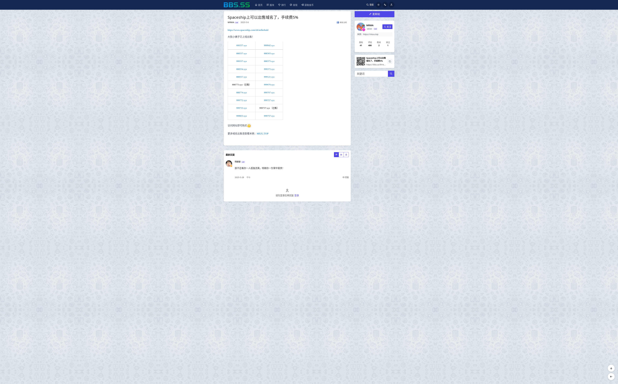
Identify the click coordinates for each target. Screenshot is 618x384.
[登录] (391, 5)
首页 (260, 4)
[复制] (389, 61)
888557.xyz (241, 77)
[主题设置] (378, 5)
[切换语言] (385, 5)
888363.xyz (269, 53)
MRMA (370, 25)
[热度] (346, 154)
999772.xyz (241, 100)
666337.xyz (241, 45)
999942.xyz (269, 45)
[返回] (611, 376)
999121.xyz (269, 77)
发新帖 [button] (376, 14)
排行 (283, 4)
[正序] (336, 154)
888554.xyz (241, 69)
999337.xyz (241, 61)
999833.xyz (241, 116)
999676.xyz (269, 84)
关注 (389, 26)
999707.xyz (269, 92)
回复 (346, 177)
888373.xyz (269, 61)
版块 (272, 4)
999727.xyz (269, 100)
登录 (296, 195)
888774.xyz (241, 92)
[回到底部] (611, 368)
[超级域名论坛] (237, 4)
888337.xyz (241, 53)
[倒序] (341, 154)
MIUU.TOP (262, 133)
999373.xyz (269, 69)
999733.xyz (241, 108)
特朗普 (238, 161)
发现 (295, 4)
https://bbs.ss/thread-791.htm (380, 64)
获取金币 (309, 4)
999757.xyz (269, 116)
